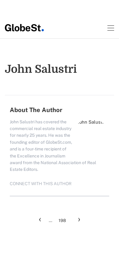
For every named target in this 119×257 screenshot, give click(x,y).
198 (62, 220)
